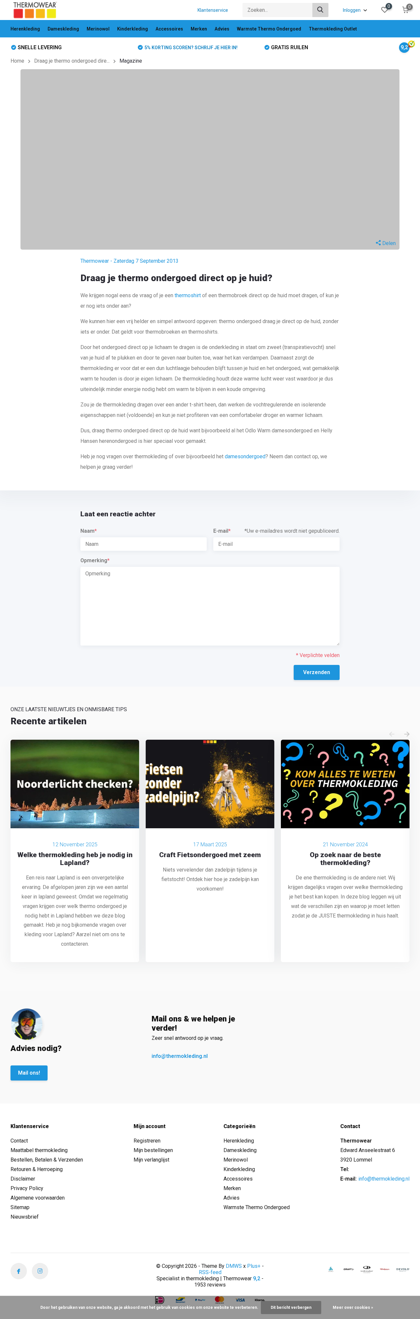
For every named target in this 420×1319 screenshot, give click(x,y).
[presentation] (391, 735)
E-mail (222, 531)
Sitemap (20, 1207)
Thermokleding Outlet (333, 28)
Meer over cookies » (353, 1307)
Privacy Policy (26, 1188)
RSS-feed (210, 1272)
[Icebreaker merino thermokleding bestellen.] (366, 1269)
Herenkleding (25, 28)
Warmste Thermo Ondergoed (269, 28)
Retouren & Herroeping (36, 1169)
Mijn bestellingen (153, 1150)
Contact (19, 1141)
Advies (222, 28)
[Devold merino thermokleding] (403, 1269)
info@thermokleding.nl (180, 1056)
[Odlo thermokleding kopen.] (330, 1269)
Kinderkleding (132, 28)
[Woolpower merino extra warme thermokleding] (384, 1269)
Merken (199, 28)
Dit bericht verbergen (291, 1307)
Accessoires (169, 28)
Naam (88, 531)
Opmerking (95, 560)
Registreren (147, 1141)
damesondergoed (245, 456)
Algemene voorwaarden (37, 1198)
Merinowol (98, 28)
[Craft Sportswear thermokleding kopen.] (348, 1269)
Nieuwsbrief (24, 1217)
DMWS (234, 1266)
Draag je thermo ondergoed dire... (72, 61)
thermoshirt (188, 295)
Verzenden (316, 672)
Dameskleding (63, 28)
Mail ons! (29, 1073)
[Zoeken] (320, 10)
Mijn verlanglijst (151, 1160)
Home (17, 61)
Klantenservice (213, 10)
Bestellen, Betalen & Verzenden (46, 1160)
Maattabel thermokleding (39, 1150)
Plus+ (254, 1266)
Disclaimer (22, 1179)
